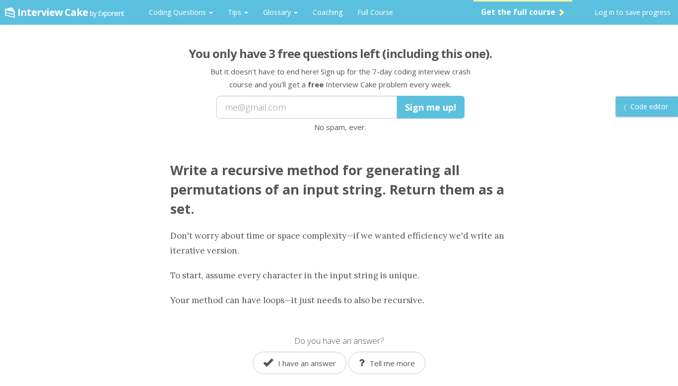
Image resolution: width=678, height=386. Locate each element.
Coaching (327, 12)
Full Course (375, 12)
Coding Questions (178, 12)
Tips (235, 12)
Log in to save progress (633, 12)
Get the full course (519, 12)
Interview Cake (70, 12)
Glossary (278, 12)
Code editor (648, 106)
